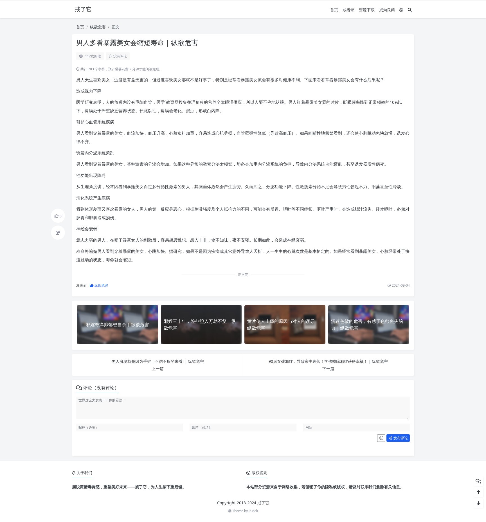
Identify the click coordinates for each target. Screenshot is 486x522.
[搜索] (410, 10)
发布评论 (400, 437)
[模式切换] (401, 10)
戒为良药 (387, 9)
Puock (253, 510)
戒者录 (348, 9)
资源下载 (367, 9)
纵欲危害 (98, 27)
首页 (334, 9)
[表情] (381, 438)
